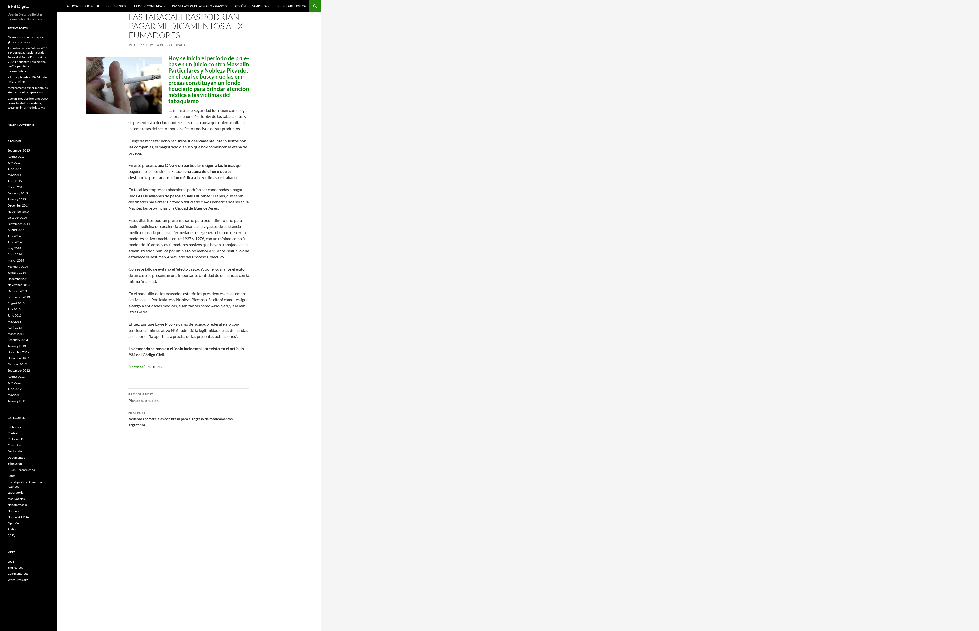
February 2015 (18, 193)
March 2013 (16, 334)
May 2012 (14, 395)
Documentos (116, 6)
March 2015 (16, 187)
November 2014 (19, 211)
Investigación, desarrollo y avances (199, 6)
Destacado (15, 451)
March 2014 (16, 260)
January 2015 (17, 199)
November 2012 (19, 358)
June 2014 (15, 242)
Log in (12, 561)
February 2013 (18, 340)
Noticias (13, 511)
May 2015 (14, 175)
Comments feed (18, 573)
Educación (15, 463)
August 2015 (16, 156)
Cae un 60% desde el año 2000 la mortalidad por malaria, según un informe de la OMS (28, 103)
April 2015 (15, 181)
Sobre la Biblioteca (291, 6)
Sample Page (261, 6)
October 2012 (17, 364)
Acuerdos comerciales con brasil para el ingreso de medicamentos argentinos (180, 419)
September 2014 (19, 224)
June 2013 (15, 315)
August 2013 (16, 303)
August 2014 (16, 230)
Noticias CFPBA (18, 517)
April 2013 (15, 328)
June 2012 (15, 389)
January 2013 (17, 346)
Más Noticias (16, 499)
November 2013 (19, 285)
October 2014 (17, 218)
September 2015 (19, 150)
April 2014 (15, 254)
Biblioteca (14, 427)
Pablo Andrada (172, 45)
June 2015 (15, 169)
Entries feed (15, 567)
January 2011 (17, 401)
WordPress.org (18, 580)
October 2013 (17, 291)
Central (13, 433)
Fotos (11, 476)
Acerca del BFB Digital (83, 6)
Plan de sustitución (143, 397)
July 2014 (14, 236)
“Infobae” (136, 366)
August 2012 (16, 376)
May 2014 (14, 248)
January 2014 (17, 273)
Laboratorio (16, 493)
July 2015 (14, 162)
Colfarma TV (16, 439)
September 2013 (19, 297)
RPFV (11, 535)
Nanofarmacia (17, 505)
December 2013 (18, 279)
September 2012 (19, 370)
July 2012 (14, 383)
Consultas (14, 445)
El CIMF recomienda (147, 6)
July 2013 (14, 309)
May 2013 (14, 321)
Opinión (240, 6)
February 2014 (18, 266)
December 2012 (18, 352)
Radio (12, 529)
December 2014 (18, 205)
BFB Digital (19, 6)
